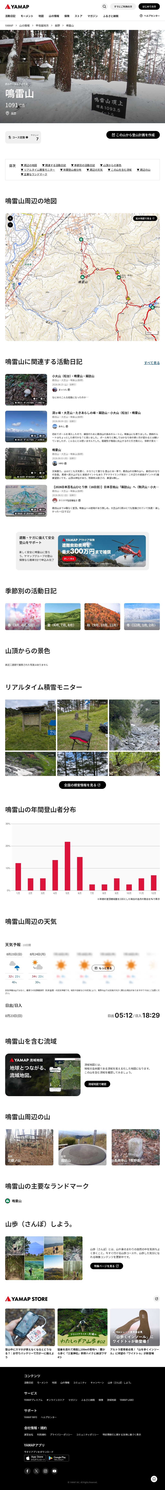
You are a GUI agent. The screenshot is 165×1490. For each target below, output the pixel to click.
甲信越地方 (42, 25)
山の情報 (54, 16)
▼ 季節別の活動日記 (83, 165)
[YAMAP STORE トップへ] (156, 1299)
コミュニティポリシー (87, 1434)
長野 (57, 25)
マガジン (92, 16)
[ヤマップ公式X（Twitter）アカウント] (36, 1471)
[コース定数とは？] (26, 137)
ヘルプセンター (152, 15)
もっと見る (105, 968)
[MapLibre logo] (151, 338)
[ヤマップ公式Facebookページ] (27, 1471)
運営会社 (28, 1434)
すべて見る (152, 362)
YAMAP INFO (30, 1417)
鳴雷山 (56, 450)
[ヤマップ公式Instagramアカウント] (45, 1471)
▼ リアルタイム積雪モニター (38, 170)
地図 (41, 16)
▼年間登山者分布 (70, 170)
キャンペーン (97, 1382)
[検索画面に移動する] (104, 6)
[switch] (154, 1479)
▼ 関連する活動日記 (54, 165)
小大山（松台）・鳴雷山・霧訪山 (73, 376)
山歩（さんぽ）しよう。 (120, 1382)
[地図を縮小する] (10, 224)
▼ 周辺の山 (143, 170)
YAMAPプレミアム (33, 1399)
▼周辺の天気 (95, 170)
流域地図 (111, 1399)
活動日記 (10, 16)
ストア (78, 16)
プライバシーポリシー (61, 1434)
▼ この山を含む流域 (120, 170)
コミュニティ (80, 1382)
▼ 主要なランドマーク (34, 174)
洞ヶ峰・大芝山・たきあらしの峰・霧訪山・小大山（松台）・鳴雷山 (96, 413)
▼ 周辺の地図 (29, 165)
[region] (82, 277)
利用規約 (41, 1434)
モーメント (27, 16)
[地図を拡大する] (10, 218)
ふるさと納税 (110, 16)
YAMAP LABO (127, 1399)
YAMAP (9, 25)
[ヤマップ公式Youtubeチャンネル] (54, 1471)
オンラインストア (55, 1399)
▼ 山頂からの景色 (110, 165)
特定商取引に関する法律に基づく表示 (122, 1434)
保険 (66, 16)
